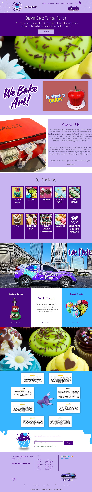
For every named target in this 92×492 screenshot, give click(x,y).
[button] (79, 2)
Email (36, 440)
